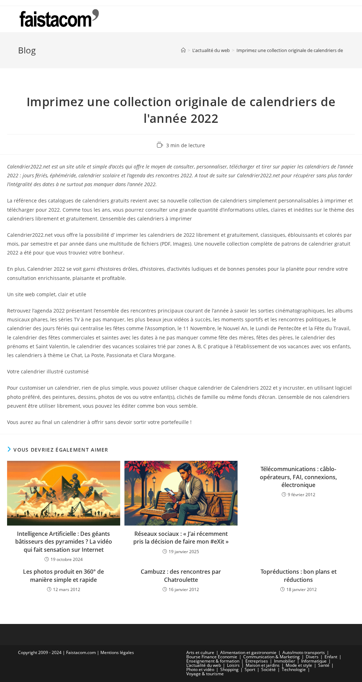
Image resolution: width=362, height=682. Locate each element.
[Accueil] (183, 50)
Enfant (331, 657)
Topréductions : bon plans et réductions (299, 575)
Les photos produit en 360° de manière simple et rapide (63, 575)
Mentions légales (117, 652)
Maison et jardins (263, 665)
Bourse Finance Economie (211, 657)
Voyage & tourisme (205, 674)
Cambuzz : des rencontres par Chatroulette (181, 575)
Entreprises (256, 661)
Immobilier (284, 661)
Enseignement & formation (212, 661)
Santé (323, 665)
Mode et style (299, 665)
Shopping (229, 669)
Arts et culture (200, 652)
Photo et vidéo (200, 669)
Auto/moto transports (303, 652)
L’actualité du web (203, 665)
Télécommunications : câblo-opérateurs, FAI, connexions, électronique (298, 477)
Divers (312, 657)
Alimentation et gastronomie (248, 652)
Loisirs (233, 665)
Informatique (314, 661)
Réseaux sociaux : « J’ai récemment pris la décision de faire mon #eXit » (181, 537)
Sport (250, 669)
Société (268, 669)
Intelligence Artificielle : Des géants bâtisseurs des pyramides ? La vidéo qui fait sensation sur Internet (63, 542)
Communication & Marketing (271, 657)
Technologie (294, 669)
